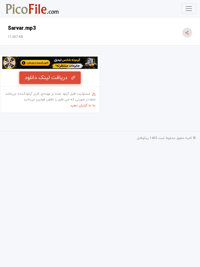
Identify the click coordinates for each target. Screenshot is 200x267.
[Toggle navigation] (189, 8)
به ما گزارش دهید (82, 105)
